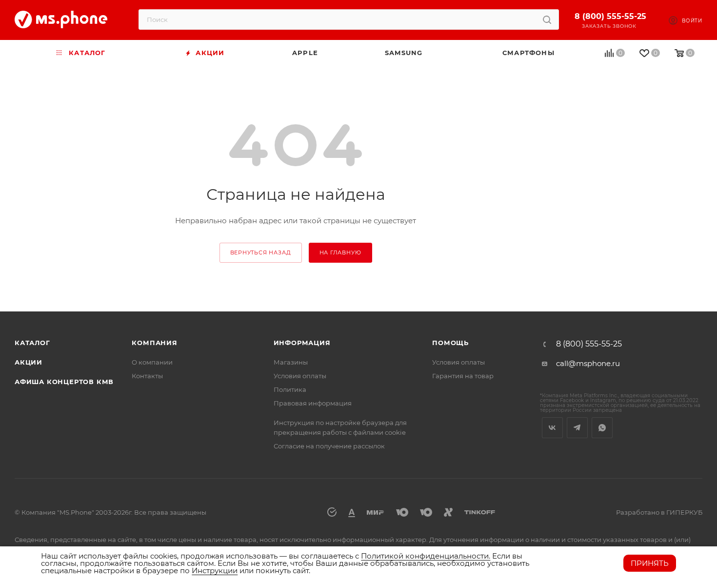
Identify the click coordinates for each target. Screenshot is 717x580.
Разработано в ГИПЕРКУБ (659, 512)
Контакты (147, 376)
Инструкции (215, 570)
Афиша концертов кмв (64, 382)
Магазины (291, 362)
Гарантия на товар (463, 376)
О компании (152, 362)
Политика (290, 389)
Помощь (450, 343)
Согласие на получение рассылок (329, 446)
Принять (650, 563)
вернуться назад (260, 252)
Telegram (577, 427)
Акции (28, 362)
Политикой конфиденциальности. (425, 556)
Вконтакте (552, 427)
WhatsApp (602, 427)
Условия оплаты (300, 376)
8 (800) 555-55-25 (610, 16)
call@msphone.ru (588, 363)
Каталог (32, 343)
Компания (154, 343)
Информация (302, 343)
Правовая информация (313, 403)
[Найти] (547, 19)
